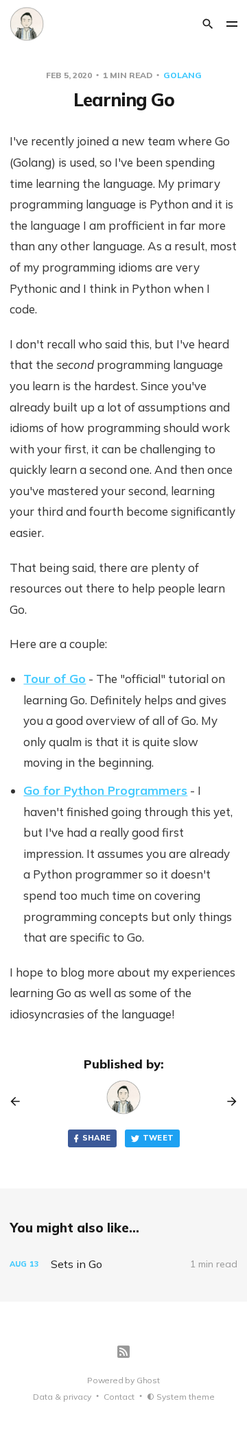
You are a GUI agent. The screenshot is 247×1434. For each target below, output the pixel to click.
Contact (119, 1396)
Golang (182, 75)
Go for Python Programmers (105, 790)
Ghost (148, 1380)
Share (96, 1138)
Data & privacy (62, 1396)
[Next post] (227, 1101)
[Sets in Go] (123, 1264)
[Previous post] (20, 1101)
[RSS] (123, 1351)
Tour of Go (54, 678)
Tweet (158, 1138)
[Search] (208, 24)
